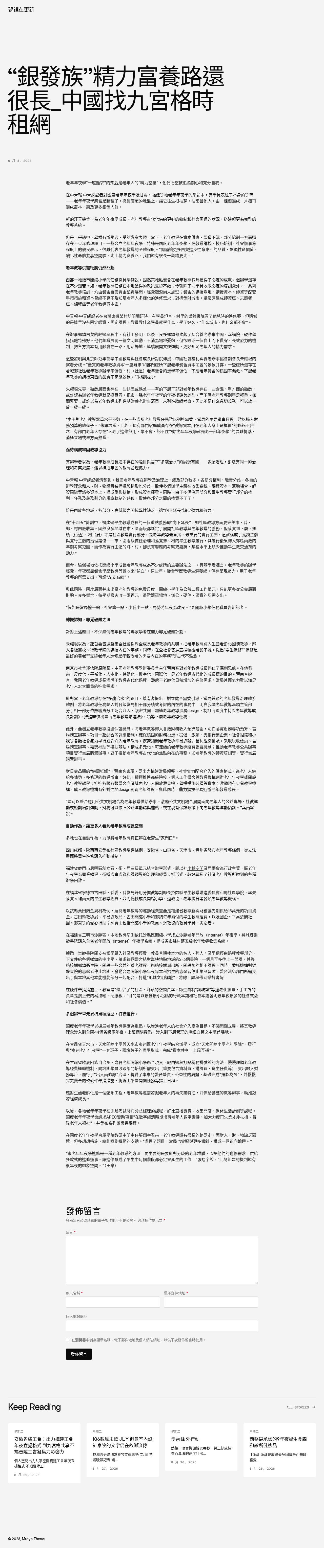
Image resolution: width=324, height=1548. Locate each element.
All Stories (298, 1407)
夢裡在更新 (21, 9)
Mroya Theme (33, 1539)
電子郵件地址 (176, 1293)
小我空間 (195, 868)
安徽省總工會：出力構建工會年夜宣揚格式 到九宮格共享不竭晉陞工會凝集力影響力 (44, 1445)
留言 (71, 1232)
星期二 (18, 1431)
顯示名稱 (74, 1293)
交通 (244, 546)
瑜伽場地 (86, 564)
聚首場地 (221, 1032)
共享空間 (94, 255)
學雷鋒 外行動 (185, 1439)
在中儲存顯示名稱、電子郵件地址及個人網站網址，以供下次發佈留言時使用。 (139, 1340)
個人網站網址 (76, 1316)
